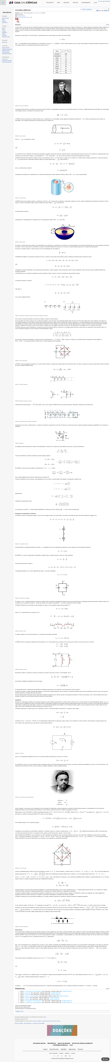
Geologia (4, 31)
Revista (75, 2)
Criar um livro (5, 59)
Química (4, 33)
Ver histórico (89, 9)
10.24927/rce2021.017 (64, 996)
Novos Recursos (54, 1049)
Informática (4, 35)
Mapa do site (4, 22)
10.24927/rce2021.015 (55, 993)
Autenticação (107, 1)
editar (107, 24)
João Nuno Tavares (21, 15)
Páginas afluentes (6, 47)
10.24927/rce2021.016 (67, 991)
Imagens (66, 2)
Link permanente (5, 52)
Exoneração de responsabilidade (38, 1023)
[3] (98, 424)
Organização (72, 1049)
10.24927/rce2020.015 (54, 997)
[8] (87, 947)
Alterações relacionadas (7, 49)
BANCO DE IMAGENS (64, 1043)
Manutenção (4, 42)
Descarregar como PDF (7, 60)
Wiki (58, 2)
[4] (69, 604)
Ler (81, 9)
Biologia (4, 28)
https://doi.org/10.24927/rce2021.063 (24, 17)
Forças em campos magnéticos (32, 996)
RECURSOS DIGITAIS (39, 1043)
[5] (47, 708)
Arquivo (45, 1049)
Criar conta (100, 1)
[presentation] (61, 39)
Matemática (4, 32)
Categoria (18, 1011)
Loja (95, 2)
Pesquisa (4, 21)
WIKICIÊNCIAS (51, 1043)
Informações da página (7, 53)
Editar (84, 9)
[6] (49, 904)
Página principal (5, 18)
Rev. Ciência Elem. (36, 12)
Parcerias (80, 1049)
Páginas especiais (6, 50)
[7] (53, 936)
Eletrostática (28, 993)
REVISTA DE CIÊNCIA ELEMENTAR (82, 1043)
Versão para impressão (7, 62)
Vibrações (27, 997)
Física (22, 1011)
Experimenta (86, 2)
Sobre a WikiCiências (28, 1023)
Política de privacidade (19, 1023)
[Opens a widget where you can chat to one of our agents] (105, 1059)
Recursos (49, 2)
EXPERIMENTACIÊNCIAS (60, 1045)
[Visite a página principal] (7, 12)
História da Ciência (6, 36)
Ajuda (3, 19)
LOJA (71, 1045)
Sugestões (63, 1049)
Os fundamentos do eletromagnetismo (33, 991)
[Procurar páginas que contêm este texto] (109, 9)
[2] (42, 155)
